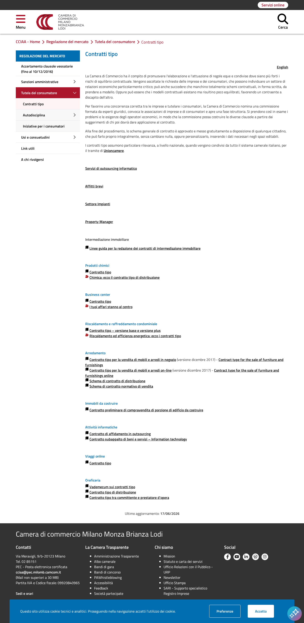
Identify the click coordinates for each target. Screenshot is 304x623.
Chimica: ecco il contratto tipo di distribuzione (124, 277)
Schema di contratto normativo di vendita (121, 386)
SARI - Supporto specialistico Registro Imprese (185, 590)
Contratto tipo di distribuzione (112, 492)
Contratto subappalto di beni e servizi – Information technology (138, 439)
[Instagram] (264, 556)
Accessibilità (103, 582)
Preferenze (229, 611)
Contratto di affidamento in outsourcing (120, 433)
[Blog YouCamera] (255, 556)
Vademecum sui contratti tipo (112, 487)
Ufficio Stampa (175, 582)
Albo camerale (105, 561)
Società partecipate (108, 593)
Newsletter (172, 577)
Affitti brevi (94, 186)
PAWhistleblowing (108, 577)
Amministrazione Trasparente (116, 556)
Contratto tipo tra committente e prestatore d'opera (129, 497)
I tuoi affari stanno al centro (110, 306)
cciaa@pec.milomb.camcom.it (38, 572)
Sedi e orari (24, 593)
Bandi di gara (104, 566)
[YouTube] (236, 556)
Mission (169, 556)
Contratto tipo (100, 272)
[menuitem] (48, 56)
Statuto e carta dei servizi (183, 561)
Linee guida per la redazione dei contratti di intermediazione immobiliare (145, 248)
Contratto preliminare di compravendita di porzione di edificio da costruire (146, 410)
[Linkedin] (246, 556)
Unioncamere (114, 150)
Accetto (264, 611)
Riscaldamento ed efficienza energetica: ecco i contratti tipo (135, 335)
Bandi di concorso (107, 572)
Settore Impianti (97, 204)
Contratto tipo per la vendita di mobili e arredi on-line (130, 370)
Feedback (101, 588)
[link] (60, 22)
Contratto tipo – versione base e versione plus (125, 330)
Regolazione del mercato (42, 56)
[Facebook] (227, 556)
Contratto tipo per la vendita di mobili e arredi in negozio (132, 359)
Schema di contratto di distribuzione (117, 381)
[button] (21, 22)
